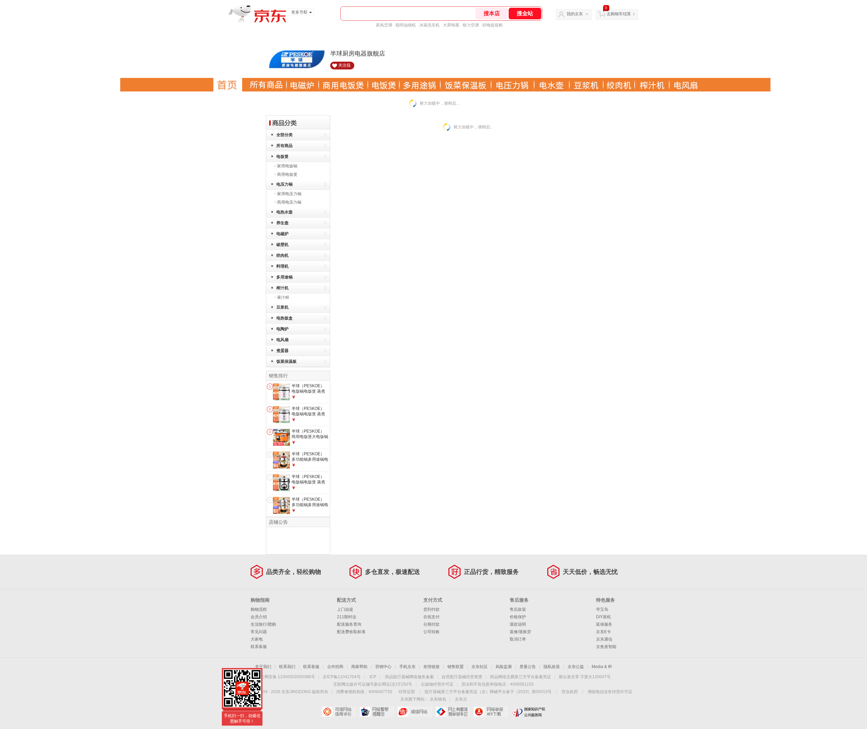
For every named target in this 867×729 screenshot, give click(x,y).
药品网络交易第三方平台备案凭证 (520, 676)
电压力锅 (284, 184)
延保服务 (604, 624)
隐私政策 (552, 666)
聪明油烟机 (406, 25)
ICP (372, 676)
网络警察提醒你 (376, 711)
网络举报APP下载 (490, 711)
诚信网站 (414, 711)
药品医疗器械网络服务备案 (409, 676)
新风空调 (384, 25)
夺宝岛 (602, 609)
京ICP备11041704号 (342, 676)
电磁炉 (282, 233)
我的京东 (575, 14)
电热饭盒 (284, 318)
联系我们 (287, 666)
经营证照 (407, 691)
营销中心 (383, 666)
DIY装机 (603, 617)
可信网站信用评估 (338, 711)
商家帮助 (359, 666)
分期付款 (431, 624)
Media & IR (602, 666)
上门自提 (345, 609)
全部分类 (284, 134)
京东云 (461, 699)
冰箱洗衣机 (429, 25)
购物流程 (259, 609)
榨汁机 (282, 288)
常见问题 (259, 631)
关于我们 (263, 666)
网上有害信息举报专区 (452, 711)
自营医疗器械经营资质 (462, 676)
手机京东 (407, 666)
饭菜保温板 (286, 361)
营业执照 (570, 691)
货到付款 (431, 609)
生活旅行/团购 (263, 624)
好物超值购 (492, 25)
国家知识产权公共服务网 (528, 711)
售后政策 (518, 609)
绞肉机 (282, 255)
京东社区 (479, 666)
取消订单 (518, 639)
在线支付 (431, 617)
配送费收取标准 (351, 631)
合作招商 (335, 666)
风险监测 (503, 666)
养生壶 (282, 223)
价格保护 (518, 617)
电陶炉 (282, 329)
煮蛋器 (282, 350)
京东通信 (604, 639)
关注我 (344, 65)
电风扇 (282, 339)
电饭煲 (282, 156)
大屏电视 (451, 25)
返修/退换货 (520, 631)
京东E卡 (603, 631)
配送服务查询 (349, 624)
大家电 (257, 639)
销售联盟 (455, 666)
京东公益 (576, 666)
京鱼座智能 (606, 646)
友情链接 (431, 666)
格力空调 (471, 25)
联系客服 (259, 646)
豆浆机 (282, 307)
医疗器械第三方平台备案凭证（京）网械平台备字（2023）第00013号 (488, 691)
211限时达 (346, 617)
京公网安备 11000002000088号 (285, 676)
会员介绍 (259, 617)
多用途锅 (284, 277)
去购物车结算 (619, 14)
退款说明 (518, 624)
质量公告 (528, 666)
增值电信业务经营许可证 (610, 691)
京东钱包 (438, 699)
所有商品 (284, 145)
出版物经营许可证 (437, 684)
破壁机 (282, 244)
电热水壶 (284, 212)
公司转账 (431, 631)
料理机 (282, 266)
